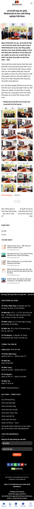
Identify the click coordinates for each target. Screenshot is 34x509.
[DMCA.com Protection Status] (17, 468)
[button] (31, 3)
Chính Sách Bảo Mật (8, 403)
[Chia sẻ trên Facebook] (15, 201)
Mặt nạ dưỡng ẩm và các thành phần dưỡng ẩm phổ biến (19, 262)
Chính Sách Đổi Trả (7, 416)
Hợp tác (17, 195)
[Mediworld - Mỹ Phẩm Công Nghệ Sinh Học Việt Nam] (17, 3)
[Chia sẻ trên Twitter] (18, 201)
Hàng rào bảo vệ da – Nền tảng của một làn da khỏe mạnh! (19, 246)
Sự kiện (3, 231)
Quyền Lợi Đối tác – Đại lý (10, 423)
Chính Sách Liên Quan (8, 419)
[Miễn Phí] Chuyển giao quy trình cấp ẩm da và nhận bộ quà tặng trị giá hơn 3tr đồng (20, 271)
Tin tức (3, 235)
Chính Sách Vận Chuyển (9, 410)
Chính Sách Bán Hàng (8, 406)
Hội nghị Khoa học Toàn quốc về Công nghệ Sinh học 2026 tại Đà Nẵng (20, 254)
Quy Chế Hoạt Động (8, 400)
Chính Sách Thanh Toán (9, 413)
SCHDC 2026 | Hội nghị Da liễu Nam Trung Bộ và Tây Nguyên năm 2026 (19, 280)
